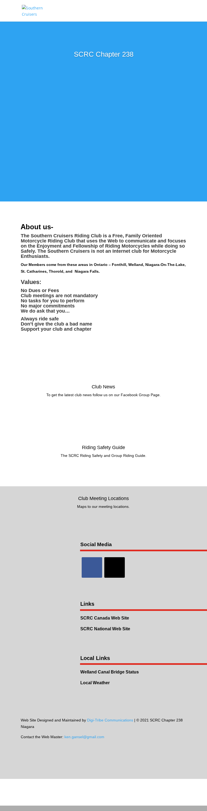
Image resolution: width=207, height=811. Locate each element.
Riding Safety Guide (103, 447)
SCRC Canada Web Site (104, 618)
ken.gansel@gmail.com (84, 737)
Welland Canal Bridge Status (109, 672)
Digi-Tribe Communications (110, 720)
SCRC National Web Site (105, 629)
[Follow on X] (114, 567)
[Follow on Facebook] (92, 567)
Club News (103, 386)
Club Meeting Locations (103, 498)
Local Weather (95, 682)
